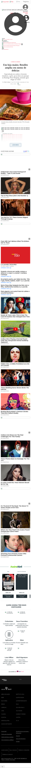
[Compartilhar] (5, 132)
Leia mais (15, 145)
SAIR (26, 13)
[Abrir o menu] (2, 14)
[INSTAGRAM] (28, 679)
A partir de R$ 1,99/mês (22, 596)
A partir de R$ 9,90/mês (8, 596)
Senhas (11, 46)
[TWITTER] (25, 679)
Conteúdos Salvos (17, 43)
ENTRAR (25, 12)
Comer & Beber (15, 61)
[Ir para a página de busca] (29, 24)
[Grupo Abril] (5, 1)
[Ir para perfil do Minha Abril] (15, 39)
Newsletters (6, 49)
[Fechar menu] (12, 9)
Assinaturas (13, 42)
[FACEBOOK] (23, 679)
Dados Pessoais (16, 45)
